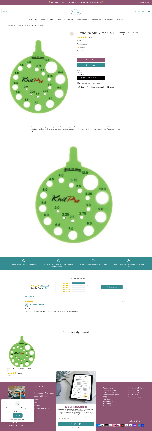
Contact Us (107, 406)
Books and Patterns (48, 20)
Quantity (80, 51)
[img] (29, 301)
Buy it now (91, 65)
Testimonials (108, 401)
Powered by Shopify (15, 425)
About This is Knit (109, 390)
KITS (36, 20)
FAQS (105, 397)
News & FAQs (108, 20)
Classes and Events (110, 392)
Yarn (30, 20)
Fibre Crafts (96, 20)
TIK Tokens (107, 404)
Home (9, 25)
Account (138, 11)
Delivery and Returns (136, 388)
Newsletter (107, 399)
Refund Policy (133, 390)
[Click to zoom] (72, 34)
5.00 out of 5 (44, 286)
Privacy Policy (133, 392)
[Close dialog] (94, 372)
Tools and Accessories (66, 20)
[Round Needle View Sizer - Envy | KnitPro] (22, 351)
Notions (14, 25)
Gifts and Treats (83, 20)
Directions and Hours (111, 395)
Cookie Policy (133, 395)
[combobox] (19, 11)
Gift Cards (119, 20)
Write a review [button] (112, 287)
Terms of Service (134, 397)
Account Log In (109, 388)
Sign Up (76, 423)
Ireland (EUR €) (145, 2)
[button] (82, 37)
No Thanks (76, 428)
